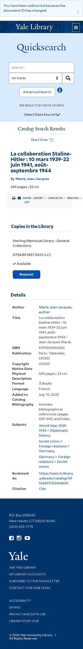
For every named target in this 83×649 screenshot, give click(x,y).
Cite (42, 489)
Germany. (47, 451)
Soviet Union (49, 441)
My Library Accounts (27, 574)
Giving (14, 607)
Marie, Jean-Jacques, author (55, 309)
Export (38, 198)
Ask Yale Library (22, 567)
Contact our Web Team (29, 588)
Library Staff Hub (24, 621)
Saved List (27, 200)
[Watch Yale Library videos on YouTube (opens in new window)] (27, 538)
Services (73, 198)
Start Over (40, 140)
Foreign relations (53, 446)
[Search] (68, 78)
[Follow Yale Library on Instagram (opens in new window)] (19, 538)
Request (26, 274)
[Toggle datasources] (57, 114)
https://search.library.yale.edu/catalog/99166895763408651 (56, 478)
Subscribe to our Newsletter (34, 581)
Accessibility (20, 600)
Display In (55, 198)
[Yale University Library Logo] (41, 27)
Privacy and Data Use (27, 614)
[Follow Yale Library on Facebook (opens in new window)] (11, 538)
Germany (46, 457)
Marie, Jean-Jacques (32, 179)
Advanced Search (37, 92)
